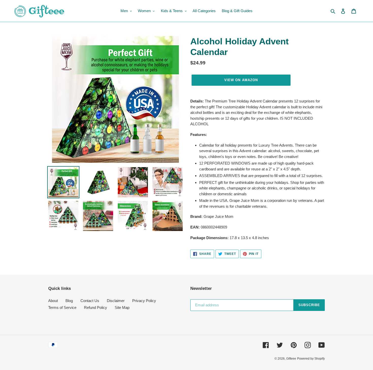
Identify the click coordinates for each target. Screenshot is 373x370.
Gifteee (291, 358)
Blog (69, 300)
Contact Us (89, 300)
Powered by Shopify (311, 358)
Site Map (122, 307)
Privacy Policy (144, 300)
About (53, 300)
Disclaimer (116, 300)
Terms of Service (62, 307)
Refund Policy (95, 307)
